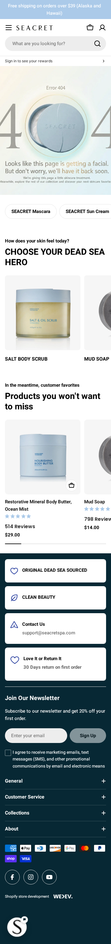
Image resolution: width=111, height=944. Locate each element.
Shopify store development (27, 896)
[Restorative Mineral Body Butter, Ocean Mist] (42, 457)
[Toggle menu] (8, 27)
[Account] (102, 27)
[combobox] (55, 43)
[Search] (97, 43)
